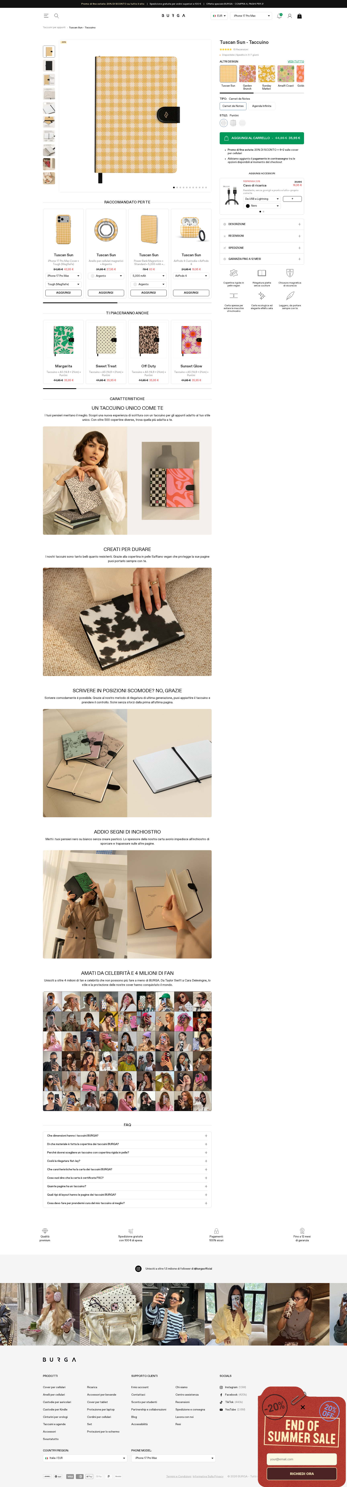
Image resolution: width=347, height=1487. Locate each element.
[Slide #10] (206, 187)
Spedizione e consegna (190, 1409)
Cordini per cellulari (99, 1417)
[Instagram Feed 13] (48, 1314)
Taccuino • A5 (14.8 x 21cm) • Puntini (63, 374)
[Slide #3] (183, 187)
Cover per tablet (97, 1402)
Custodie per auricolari (57, 1402)
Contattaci (138, 1394)
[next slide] (49, 189)
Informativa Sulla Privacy (208, 1476)
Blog (134, 1417)
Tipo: (235, 98)
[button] (234, 49)
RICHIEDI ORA (302, 1474)
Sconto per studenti (144, 1402)
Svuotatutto (51, 1439)
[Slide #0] (174, 187)
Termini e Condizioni (178, 1476)
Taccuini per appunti (54, 27)
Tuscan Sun (63, 255)
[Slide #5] (190, 187)
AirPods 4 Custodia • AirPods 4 (191, 263)
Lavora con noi (185, 1417)
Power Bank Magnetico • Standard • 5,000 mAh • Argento (148, 263)
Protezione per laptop (101, 1409)
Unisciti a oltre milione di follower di (179, 1268)
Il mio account (140, 1387)
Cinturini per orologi (55, 1417)
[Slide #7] (196, 187)
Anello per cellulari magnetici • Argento (106, 263)
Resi (178, 1424)
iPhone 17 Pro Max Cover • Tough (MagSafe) (63, 263)
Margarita (63, 366)
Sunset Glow (191, 366)
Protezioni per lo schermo (103, 1431)
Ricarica (92, 1387)
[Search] (56, 16)
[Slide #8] (199, 187)
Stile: (229, 115)
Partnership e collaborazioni (148, 1409)
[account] (290, 16)
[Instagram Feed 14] (111, 1314)
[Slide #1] (177, 187)
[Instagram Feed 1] (173, 1314)
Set (89, 1424)
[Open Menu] (46, 16)
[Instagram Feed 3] (298, 1314)
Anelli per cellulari (54, 1394)
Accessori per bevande (101, 1394)
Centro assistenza (187, 1394)
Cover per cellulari (54, 1387)
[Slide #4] (187, 187)
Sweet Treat (106, 366)
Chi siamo (182, 1387)
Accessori (49, 1431)
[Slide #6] (193, 187)
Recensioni (183, 1402)
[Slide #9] (203, 187)
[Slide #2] (180, 187)
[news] (279, 16)
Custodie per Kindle (55, 1409)
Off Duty (148, 366)
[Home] (173, 15)
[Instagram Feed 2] (236, 1314)
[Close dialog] (303, 1407)
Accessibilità (139, 1424)
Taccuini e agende (54, 1424)
